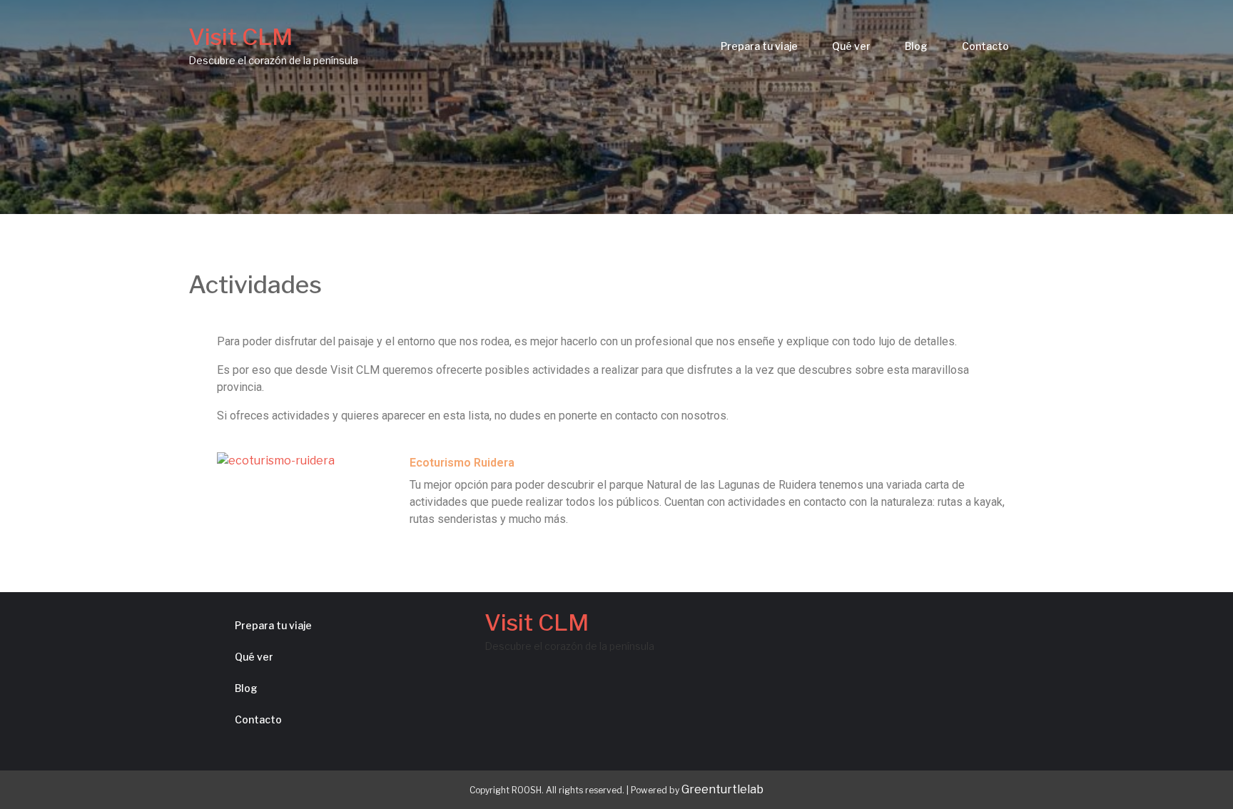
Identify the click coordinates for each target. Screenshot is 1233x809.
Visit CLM (240, 37)
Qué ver (851, 46)
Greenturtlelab (722, 789)
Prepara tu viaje (759, 46)
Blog (916, 46)
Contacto (985, 46)
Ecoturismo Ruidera (462, 462)
